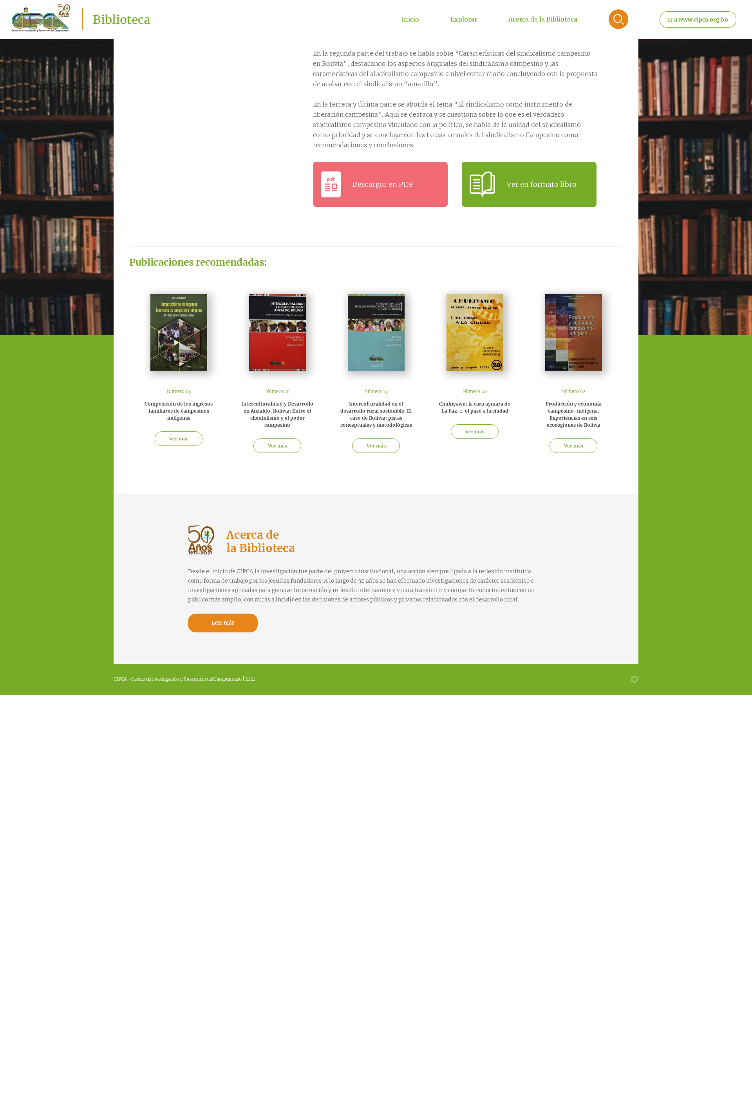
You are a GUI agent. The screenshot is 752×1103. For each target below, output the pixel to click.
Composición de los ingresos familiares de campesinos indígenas (179, 411)
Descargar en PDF (382, 184)
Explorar (463, 19)
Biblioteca (121, 19)
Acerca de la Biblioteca (542, 19)
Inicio (410, 19)
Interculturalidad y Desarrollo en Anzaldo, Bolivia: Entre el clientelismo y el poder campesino (277, 414)
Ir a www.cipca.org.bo (698, 19)
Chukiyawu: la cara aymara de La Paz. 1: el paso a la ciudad (474, 407)
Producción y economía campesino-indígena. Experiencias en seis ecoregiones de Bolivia (574, 414)
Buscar (618, 19)
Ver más (178, 439)
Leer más (223, 622)
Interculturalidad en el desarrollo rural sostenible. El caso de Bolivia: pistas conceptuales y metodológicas (376, 414)
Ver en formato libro (542, 184)
